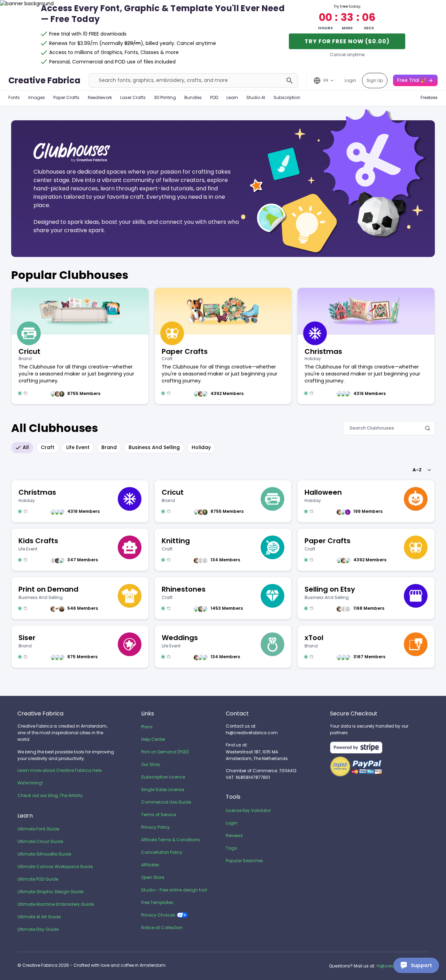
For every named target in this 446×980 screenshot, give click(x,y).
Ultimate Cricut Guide (40, 841)
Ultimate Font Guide (38, 829)
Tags (231, 848)
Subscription (287, 97)
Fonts (14, 97)
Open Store (152, 877)
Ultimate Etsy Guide (38, 929)
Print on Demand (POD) (165, 752)
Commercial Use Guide (166, 802)
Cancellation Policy (161, 852)
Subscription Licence (163, 777)
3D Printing (165, 97)
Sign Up (375, 80)
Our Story (150, 764)
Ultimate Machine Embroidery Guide (55, 904)
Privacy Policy (155, 827)
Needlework (100, 97)
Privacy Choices (158, 915)
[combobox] (421, 470)
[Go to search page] (289, 81)
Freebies (429, 97)
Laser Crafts (133, 97)
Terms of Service (158, 815)
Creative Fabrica (44, 80)
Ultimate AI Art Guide (39, 917)
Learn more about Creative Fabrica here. (59, 770)
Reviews (234, 835)
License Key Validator (248, 810)
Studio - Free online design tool (174, 890)
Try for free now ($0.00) (347, 41)
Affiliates (150, 865)
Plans (147, 727)
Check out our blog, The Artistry (50, 795)
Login (350, 80)
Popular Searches (244, 861)
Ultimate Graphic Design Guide (50, 892)
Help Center (153, 739)
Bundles (193, 97)
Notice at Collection (162, 927)
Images (36, 97)
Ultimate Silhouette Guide (44, 854)
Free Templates (157, 902)
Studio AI (255, 97)
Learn (232, 97)
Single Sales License (162, 789)
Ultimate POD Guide (37, 879)
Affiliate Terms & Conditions (170, 840)
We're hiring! (30, 783)
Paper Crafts (66, 97)
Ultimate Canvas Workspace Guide (55, 866)
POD (214, 97)
